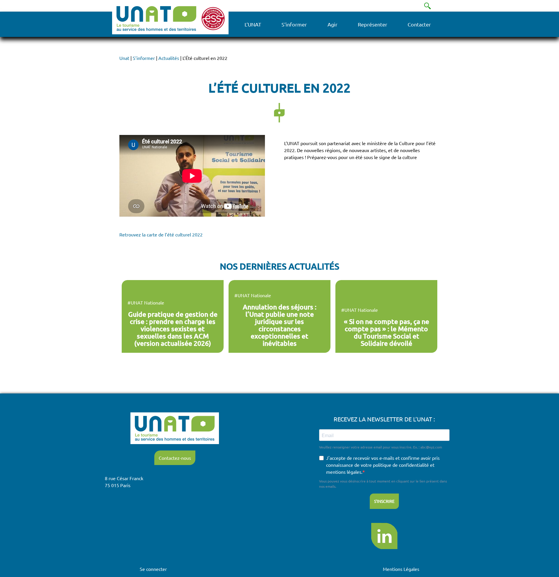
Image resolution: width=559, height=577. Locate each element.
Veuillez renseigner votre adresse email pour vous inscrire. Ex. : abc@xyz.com (380, 447)
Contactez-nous (175, 458)
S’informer (294, 24)
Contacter (419, 24)
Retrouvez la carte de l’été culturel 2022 (161, 234)
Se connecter (153, 569)
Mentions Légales (401, 569)
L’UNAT (253, 24)
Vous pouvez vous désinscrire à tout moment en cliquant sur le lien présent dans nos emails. (383, 484)
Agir (332, 24)
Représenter (372, 24)
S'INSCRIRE (384, 501)
